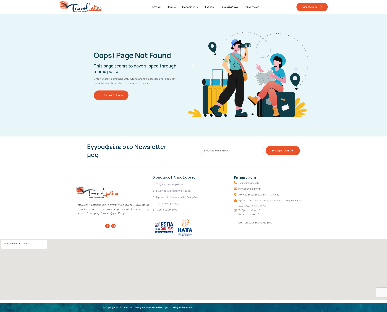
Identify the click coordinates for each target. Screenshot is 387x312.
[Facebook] (107, 226)
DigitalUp (166, 307)
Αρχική (156, 6)
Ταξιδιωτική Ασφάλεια (169, 184)
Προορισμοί (189, 6)
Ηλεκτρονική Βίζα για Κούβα (173, 190)
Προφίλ (171, 6)
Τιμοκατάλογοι (229, 6)
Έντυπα (209, 6)
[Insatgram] (113, 226)
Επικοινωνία (252, 6)
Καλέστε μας (310, 6)
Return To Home (113, 95)
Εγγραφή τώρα (280, 150)
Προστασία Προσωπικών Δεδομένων (178, 197)
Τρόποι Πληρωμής (167, 203)
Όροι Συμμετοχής (167, 209)
